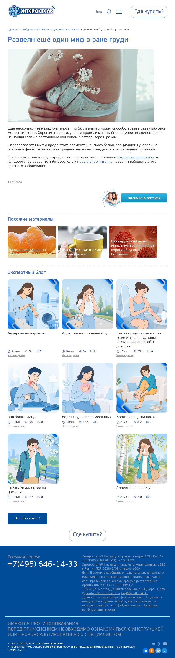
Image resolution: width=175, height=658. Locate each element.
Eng (99, 12)
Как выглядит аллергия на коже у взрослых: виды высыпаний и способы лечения (139, 340)
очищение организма (135, 157)
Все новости (28, 518)
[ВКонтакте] (145, 650)
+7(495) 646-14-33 (43, 565)
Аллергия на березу (133, 488)
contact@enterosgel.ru (103, 593)
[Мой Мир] (164, 650)
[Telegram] (158, 650)
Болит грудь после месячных (86, 417)
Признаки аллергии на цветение (27, 490)
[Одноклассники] (151, 650)
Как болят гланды (23, 417)
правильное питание (95, 162)
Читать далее (16, 355)
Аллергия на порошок (26, 333)
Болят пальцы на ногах (136, 417)
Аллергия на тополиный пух (85, 333)
